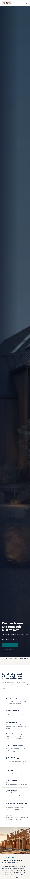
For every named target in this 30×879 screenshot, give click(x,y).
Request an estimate (10, 644)
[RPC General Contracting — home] (6, 3)
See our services (8, 649)
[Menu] (26, 3)
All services (5, 691)
